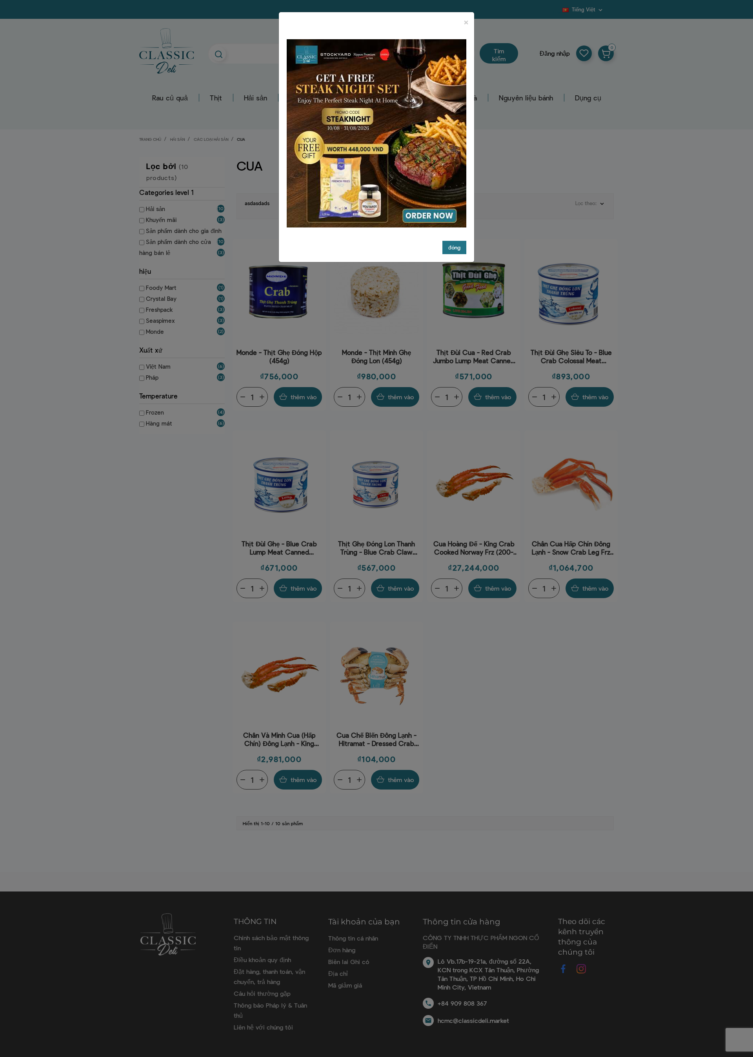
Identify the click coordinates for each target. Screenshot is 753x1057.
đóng (454, 247)
